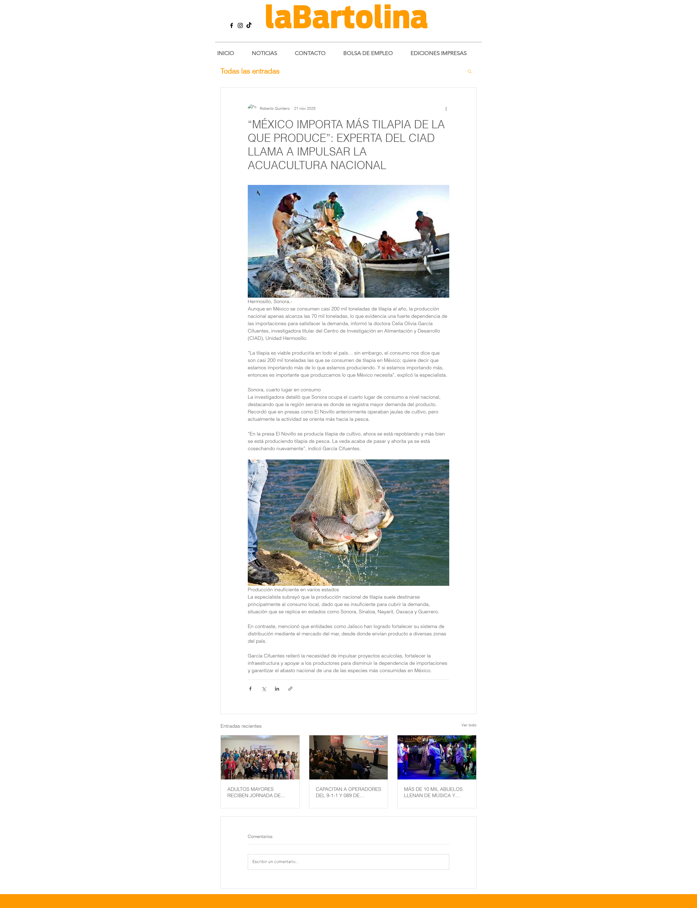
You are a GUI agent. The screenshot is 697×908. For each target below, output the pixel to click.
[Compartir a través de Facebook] (250, 688)
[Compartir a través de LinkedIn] (277, 688)
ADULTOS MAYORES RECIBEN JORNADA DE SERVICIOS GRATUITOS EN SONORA (258, 792)
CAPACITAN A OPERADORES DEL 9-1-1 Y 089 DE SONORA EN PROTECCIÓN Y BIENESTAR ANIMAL (348, 792)
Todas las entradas (250, 71)
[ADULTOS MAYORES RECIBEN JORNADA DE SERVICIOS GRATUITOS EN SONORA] (260, 757)
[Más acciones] (446, 108)
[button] (469, 71)
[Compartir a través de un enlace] (290, 688)
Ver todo (468, 725)
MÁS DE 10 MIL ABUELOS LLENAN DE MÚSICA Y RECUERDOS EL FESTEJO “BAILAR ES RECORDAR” (433, 792)
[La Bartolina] (231, 25)
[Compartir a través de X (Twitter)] (263, 688)
